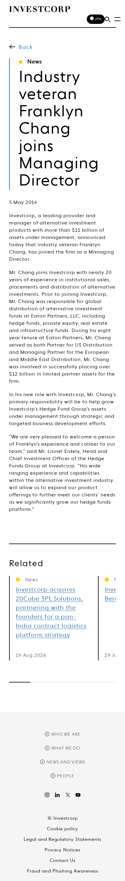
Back (26, 47)
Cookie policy (62, 829)
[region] (62, 682)
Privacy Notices (62, 850)
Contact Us (63, 860)
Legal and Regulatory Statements (62, 839)
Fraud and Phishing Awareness (62, 871)
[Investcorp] (39, 9)
